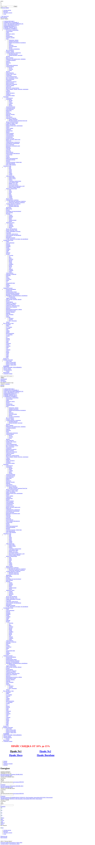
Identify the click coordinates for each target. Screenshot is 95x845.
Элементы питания (7, 763)
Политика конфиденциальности (8, 842)
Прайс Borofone (45, 755)
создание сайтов (4, 843)
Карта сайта (19, 842)
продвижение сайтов (14, 843)
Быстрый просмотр (5, 774)
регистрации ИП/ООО (18, 782)
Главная (5, 761)
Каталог (2, 385)
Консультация (4, 17)
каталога (8, 384)
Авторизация (4, 379)
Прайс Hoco (15, 755)
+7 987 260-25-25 (5, 16)
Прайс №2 (45, 751)
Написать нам (4, 836)
